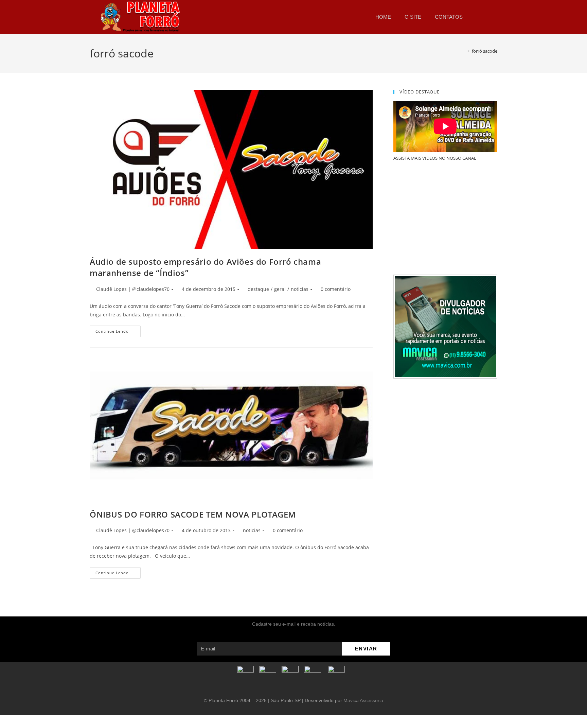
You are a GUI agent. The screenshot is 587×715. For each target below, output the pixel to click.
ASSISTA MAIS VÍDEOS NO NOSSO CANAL (434, 158)
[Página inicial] (463, 51)
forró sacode (484, 51)
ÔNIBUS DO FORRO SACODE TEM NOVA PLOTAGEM (193, 514)
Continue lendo (118, 330)
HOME (383, 17)
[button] (478, 17)
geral (280, 289)
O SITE (413, 17)
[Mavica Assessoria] (445, 326)
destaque (258, 289)
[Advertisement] (445, 218)
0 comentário (336, 289)
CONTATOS (449, 17)
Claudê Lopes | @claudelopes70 (133, 289)
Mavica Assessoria (363, 700)
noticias (299, 289)
